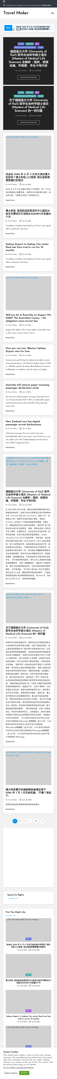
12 (35, 821)
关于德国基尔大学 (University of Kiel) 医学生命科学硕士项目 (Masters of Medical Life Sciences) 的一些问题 (27, 631)
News (28, 939)
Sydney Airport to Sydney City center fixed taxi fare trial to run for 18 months (27, 247)
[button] (28, 77)
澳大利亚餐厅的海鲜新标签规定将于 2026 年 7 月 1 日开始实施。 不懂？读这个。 (28, 793)
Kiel (37, 44)
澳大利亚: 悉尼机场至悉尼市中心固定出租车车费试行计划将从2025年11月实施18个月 (28, 214)
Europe (21, 44)
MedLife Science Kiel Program (25, 47)
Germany (30, 44)
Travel (40, 47)
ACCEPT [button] (24, 1073)
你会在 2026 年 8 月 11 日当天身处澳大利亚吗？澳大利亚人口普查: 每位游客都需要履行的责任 (33, 29)
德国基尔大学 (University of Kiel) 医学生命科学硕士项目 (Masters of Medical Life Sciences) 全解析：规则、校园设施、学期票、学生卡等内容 (28, 58)
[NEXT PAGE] (42, 821)
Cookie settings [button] (10, 1073)
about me (5, 16)
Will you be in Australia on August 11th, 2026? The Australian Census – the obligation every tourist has (28, 318)
